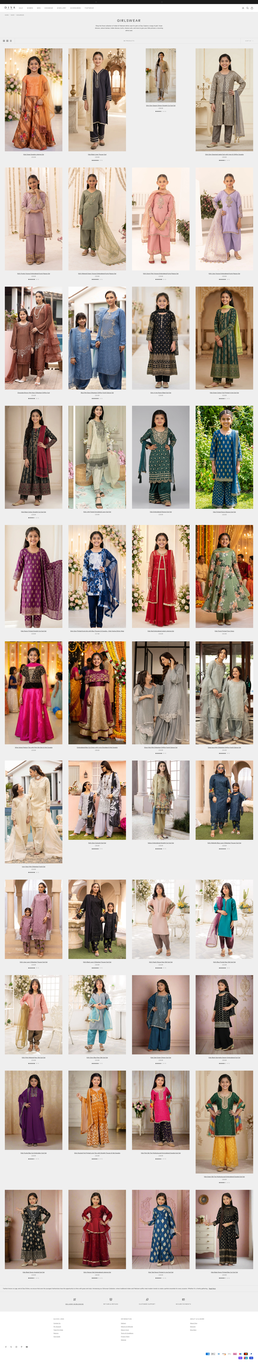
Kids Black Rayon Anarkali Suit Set (34, 1272)
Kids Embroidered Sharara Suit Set (161, 512)
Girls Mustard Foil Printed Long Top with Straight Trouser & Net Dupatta (97, 1153)
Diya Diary (193, 1330)
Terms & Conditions (127, 1333)
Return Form (125, 1330)
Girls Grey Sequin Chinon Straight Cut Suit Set (160, 106)
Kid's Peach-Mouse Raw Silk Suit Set (161, 962)
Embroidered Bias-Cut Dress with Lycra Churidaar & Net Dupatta (97, 747)
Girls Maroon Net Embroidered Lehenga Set (97, 1272)
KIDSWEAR (49, 8)
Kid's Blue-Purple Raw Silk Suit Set (224, 962)
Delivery (123, 1323)
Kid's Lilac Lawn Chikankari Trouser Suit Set (33, 962)
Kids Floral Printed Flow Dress (224, 631)
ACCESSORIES (75, 8)
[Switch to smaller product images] (7, 41)
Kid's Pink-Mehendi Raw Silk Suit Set (33, 1058)
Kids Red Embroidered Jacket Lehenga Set (161, 631)
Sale (21, 8)
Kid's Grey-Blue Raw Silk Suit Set (97, 1058)
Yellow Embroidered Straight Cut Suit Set (161, 843)
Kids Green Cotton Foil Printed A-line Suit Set (224, 393)
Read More (212, 1289)
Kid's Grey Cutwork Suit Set (97, 843)
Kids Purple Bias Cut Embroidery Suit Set (34, 1153)
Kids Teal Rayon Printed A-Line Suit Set (160, 1272)
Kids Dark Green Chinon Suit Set (161, 1058)
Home (7, 15)
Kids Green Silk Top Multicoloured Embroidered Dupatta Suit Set (224, 1177)
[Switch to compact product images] (11, 41)
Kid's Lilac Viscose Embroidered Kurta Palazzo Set (224, 274)
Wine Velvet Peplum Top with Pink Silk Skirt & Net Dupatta (33, 747)
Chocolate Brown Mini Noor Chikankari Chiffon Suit (34, 393)
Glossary (193, 1327)
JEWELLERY (61, 8)
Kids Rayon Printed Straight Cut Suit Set (33, 631)
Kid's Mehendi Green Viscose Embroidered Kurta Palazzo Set (97, 274)
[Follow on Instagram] (16, 1347)
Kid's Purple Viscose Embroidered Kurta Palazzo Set (33, 274)
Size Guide (57, 1337)
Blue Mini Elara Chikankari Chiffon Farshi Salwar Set (97, 393)
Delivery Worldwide (75, 1304)
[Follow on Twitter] (11, 1347)
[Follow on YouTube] (27, 1347)
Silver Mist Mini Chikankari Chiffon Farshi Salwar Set (160, 747)
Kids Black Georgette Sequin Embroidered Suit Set (224, 1058)
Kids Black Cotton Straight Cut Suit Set (33, 512)
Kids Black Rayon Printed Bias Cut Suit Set (224, 1272)
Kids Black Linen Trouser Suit (97, 154)
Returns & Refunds (127, 1327)
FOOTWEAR (89, 8)
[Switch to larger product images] (4, 41)
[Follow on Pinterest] (22, 1347)
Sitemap (123, 1340)
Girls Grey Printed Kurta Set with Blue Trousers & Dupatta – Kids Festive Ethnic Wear (97, 631)
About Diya (193, 1323)
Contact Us (57, 1323)
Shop (12, 15)
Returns (56, 1333)
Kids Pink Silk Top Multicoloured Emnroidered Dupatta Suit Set (161, 1153)
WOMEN (30, 8)
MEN (39, 8)
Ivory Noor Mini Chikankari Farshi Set (33, 867)
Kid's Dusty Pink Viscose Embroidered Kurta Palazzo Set (160, 274)
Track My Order (58, 1330)
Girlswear (20, 15)
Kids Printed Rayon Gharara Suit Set (224, 512)
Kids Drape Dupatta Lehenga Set (33, 154)
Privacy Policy (125, 1337)
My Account (57, 1327)
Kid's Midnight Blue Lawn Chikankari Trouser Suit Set (224, 843)
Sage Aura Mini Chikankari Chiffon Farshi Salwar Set (224, 747)
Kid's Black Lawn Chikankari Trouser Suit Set (97, 962)
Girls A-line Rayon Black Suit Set (160, 393)
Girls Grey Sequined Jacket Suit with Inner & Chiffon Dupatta (224, 154)
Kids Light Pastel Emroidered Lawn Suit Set (97, 512)
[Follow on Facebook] (6, 1347)
